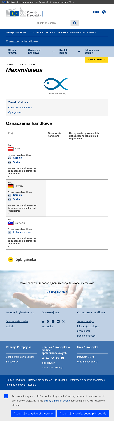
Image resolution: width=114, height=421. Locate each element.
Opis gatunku (15, 112)
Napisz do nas (57, 292)
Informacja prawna (15, 384)
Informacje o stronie (92, 51)
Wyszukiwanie (75, 23)
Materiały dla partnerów (40, 380)
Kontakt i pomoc (64, 51)
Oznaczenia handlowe (68, 32)
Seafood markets (44, 32)
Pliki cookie (61, 380)
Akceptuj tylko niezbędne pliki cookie (83, 413)
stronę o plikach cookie (57, 400)
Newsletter (47, 326)
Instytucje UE (84, 357)
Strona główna (12, 51)
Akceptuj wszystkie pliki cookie (33, 413)
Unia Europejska (86, 361)
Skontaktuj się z (85, 321)
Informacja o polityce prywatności (87, 380)
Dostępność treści (86, 335)
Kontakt (32, 384)
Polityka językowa (15, 380)
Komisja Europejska (16, 32)
